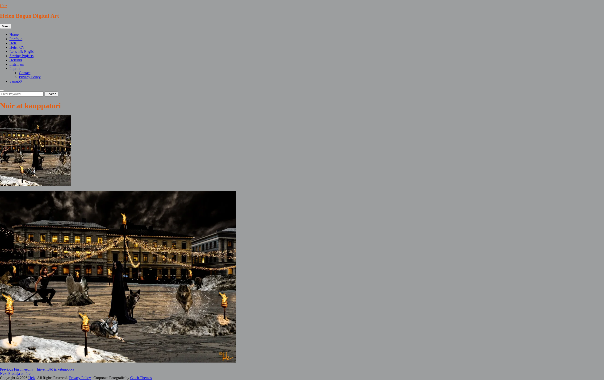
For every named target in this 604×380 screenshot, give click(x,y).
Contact (24, 73)
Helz (3, 6)
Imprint (14, 69)
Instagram (16, 64)
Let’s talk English (22, 52)
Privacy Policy (30, 77)
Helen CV (17, 47)
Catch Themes (141, 378)
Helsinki (15, 60)
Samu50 (15, 81)
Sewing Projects (21, 56)
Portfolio (15, 39)
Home (14, 35)
